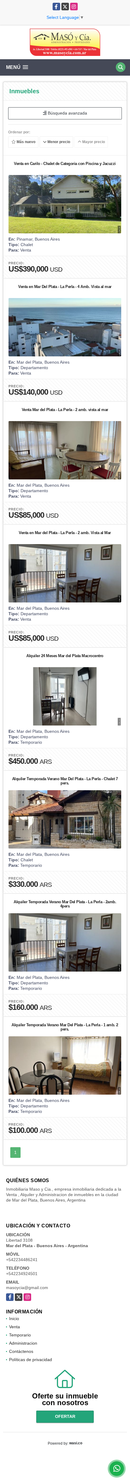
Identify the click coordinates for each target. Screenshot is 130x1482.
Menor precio (58, 142)
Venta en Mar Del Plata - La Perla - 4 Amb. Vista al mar (65, 286)
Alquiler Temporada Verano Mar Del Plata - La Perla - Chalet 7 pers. (65, 781)
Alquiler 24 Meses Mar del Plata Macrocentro (64, 656)
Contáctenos (21, 1351)
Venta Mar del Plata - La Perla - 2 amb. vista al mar (65, 409)
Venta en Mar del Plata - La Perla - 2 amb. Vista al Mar (65, 532)
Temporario (20, 1335)
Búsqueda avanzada (67, 113)
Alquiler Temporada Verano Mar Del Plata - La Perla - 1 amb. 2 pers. (64, 1027)
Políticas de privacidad (30, 1359)
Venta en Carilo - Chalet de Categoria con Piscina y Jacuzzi (65, 163)
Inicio (14, 1318)
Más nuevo (25, 142)
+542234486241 (21, 1259)
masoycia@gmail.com (27, 1287)
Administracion (23, 1343)
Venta (14, 1326)
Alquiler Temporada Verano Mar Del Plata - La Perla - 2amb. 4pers (65, 904)
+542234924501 (21, 1273)
